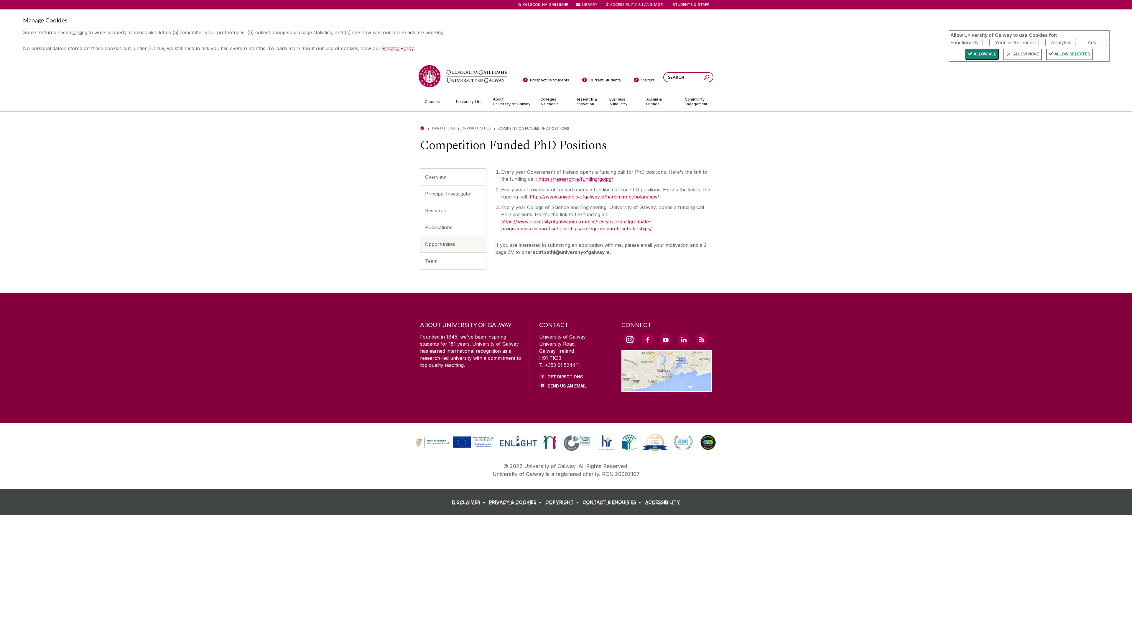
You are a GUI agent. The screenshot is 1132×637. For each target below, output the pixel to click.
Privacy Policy (398, 48)
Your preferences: (1015, 42)
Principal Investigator (448, 194)
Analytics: (1061, 42)
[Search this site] (706, 78)
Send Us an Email (567, 385)
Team (431, 261)
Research (435, 211)
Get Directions (565, 376)
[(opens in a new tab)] (455, 447)
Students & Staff (691, 4)
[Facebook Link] (648, 339)
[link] (453, 442)
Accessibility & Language (636, 4)
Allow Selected (1072, 54)
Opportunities (476, 128)
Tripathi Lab (443, 128)
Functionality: (965, 42)
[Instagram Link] (630, 339)
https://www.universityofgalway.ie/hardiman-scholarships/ (594, 197)
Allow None (1026, 54)
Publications (438, 227)
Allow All (985, 54)
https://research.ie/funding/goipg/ (575, 179)
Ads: (1092, 42)
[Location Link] (666, 388)
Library (590, 4)
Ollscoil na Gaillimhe (545, 4)
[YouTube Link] (666, 339)
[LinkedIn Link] (684, 339)
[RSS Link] (702, 339)
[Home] (422, 128)
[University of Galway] (463, 76)
